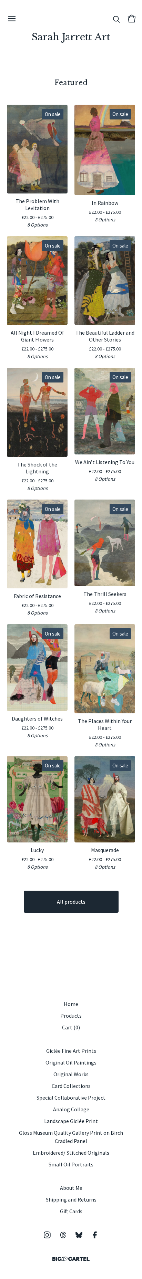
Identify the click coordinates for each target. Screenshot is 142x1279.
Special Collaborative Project (71, 1097)
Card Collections (71, 1085)
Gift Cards (71, 1211)
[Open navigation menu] (12, 18)
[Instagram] (47, 1235)
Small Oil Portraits (71, 1164)
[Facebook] (95, 1235)
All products (71, 901)
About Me (71, 1187)
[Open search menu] (116, 18)
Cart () (71, 1027)
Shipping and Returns (71, 1199)
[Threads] (63, 1235)
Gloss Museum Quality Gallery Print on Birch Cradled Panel (71, 1136)
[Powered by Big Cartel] (71, 1259)
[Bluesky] (79, 1235)
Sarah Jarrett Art (71, 37)
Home (71, 1003)
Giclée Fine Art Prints (71, 1050)
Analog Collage (71, 1109)
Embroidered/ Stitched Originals (71, 1152)
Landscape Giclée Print (71, 1121)
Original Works (71, 1074)
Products (71, 1015)
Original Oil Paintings (71, 1062)
